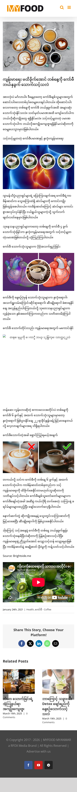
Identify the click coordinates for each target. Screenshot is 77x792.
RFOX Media (19, 747)
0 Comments (37, 720)
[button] (5, 697)
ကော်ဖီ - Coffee (43, 609)
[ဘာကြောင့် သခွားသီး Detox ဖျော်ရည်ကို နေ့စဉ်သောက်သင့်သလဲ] (41, 671)
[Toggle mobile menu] (69, 7)
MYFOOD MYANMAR (57, 741)
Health (30, 609)
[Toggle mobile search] (62, 7)
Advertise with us (39, 752)
